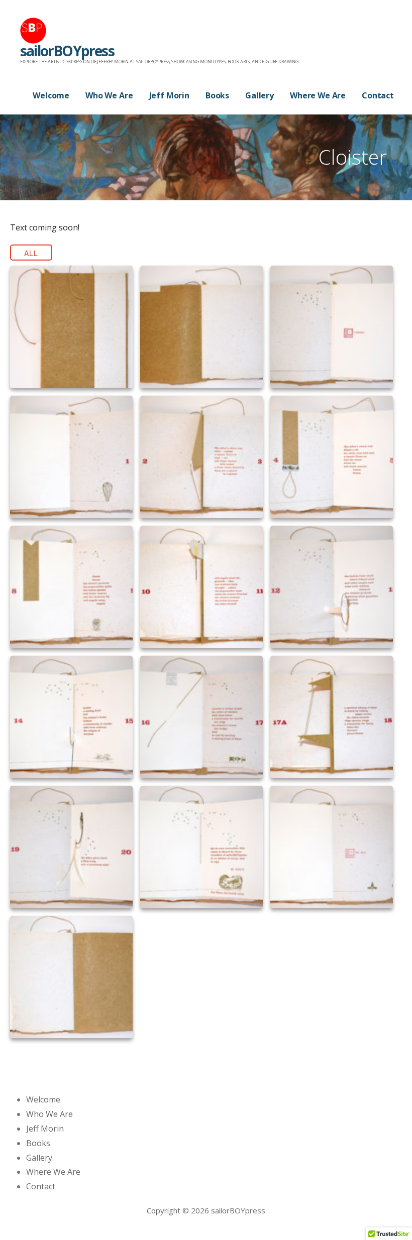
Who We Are (109, 95)
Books (217, 95)
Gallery (259, 95)
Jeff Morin (169, 95)
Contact (378, 95)
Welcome (51, 95)
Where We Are (318, 95)
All (31, 253)
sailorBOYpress (67, 50)
